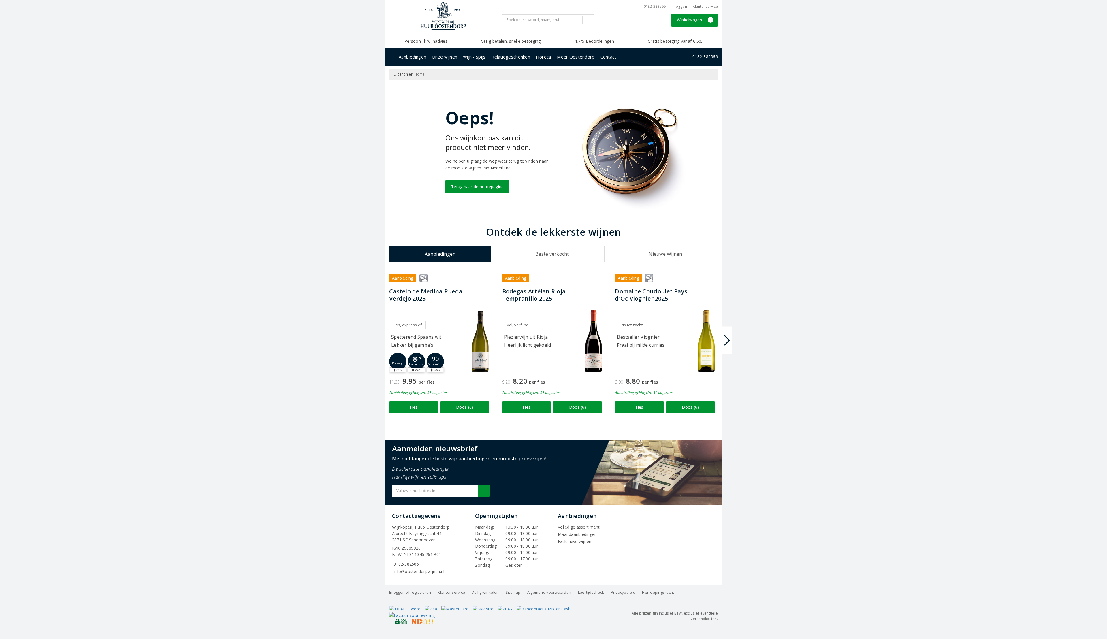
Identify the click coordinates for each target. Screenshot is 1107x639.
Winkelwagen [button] (694, 19)
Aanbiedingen (412, 57)
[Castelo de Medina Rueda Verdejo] (480, 341)
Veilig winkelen (485, 592)
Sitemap (513, 592)
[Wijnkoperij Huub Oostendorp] (443, 16)
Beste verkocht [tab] (552, 254)
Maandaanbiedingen (577, 534)
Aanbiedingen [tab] (440, 254)
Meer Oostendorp (576, 57)
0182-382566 (655, 6)
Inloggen (679, 6)
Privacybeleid (623, 592)
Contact (608, 57)
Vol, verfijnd (517, 324)
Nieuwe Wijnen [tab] (665, 254)
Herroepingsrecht (658, 592)
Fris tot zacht (631, 324)
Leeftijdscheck (591, 592)
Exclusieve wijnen (575, 541)
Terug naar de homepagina (477, 186)
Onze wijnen (444, 57)
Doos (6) (464, 407)
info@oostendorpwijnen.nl (419, 571)
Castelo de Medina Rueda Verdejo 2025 (425, 295)
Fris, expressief (408, 324)
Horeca (543, 57)
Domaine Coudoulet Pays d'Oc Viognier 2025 (651, 295)
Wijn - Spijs (474, 57)
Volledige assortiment (579, 527)
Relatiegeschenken (510, 57)
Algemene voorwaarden (549, 592)
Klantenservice (705, 6)
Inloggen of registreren (410, 592)
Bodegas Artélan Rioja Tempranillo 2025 (534, 295)
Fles (413, 407)
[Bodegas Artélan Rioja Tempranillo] (593, 341)
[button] (397, 361)
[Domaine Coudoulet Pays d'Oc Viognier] (706, 341)
